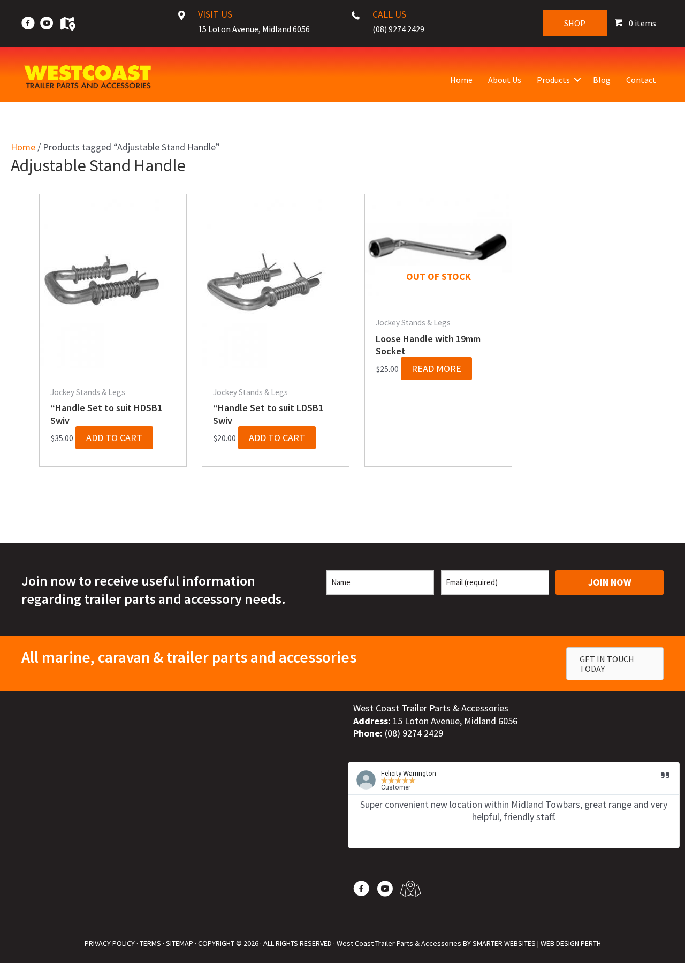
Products (553, 79)
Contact (641, 79)
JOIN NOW (609, 582)
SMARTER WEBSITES (504, 943)
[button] (577, 79)
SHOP (574, 23)
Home (461, 79)
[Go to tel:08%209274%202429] (396, 24)
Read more (436, 368)
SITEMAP (179, 943)
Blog (602, 79)
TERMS (150, 943)
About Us (504, 79)
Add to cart (114, 437)
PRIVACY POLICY (110, 943)
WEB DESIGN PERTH (571, 943)
